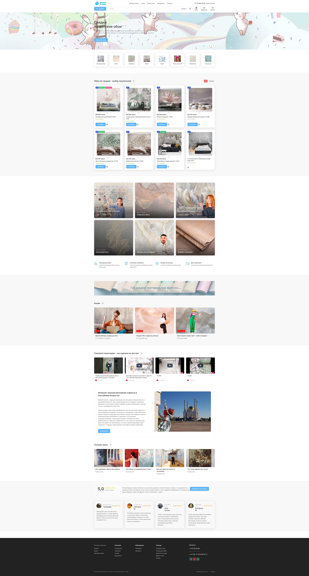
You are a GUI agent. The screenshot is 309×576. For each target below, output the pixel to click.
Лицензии (118, 551)
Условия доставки (161, 551)
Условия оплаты (160, 548)
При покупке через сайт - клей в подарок (192, 336)
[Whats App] (198, 559)
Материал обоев (99, 553)
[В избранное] (107, 124)
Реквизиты (138, 548)
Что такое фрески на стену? (197, 469)
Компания (118, 545)
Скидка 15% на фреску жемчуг (147, 336)
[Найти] (190, 9)
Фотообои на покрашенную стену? (138, 469)
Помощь (159, 545)
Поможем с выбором (137, 263)
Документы (118, 555)
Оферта (213, 571)
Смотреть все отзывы (199, 489)
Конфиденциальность (202, 571)
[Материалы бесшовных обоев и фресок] (154, 288)
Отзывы (117, 553)
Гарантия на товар (161, 553)
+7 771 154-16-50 (200, 3)
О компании (104, 431)
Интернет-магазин (100, 545)
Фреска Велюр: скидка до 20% (106, 336)
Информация (139, 545)
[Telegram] (190, 559)
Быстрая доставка (105, 263)
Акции (96, 551)
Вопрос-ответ (160, 555)
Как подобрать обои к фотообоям (107, 469)
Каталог (96, 548)
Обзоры (158, 558)
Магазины (138, 551)
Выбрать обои (100, 38)
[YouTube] (194, 559)
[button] (209, 46)
